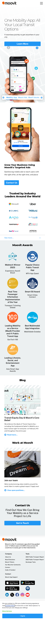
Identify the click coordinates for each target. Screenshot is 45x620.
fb (17, 595)
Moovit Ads (10, 97)
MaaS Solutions (22, 97)
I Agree (22, 616)
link (7, 595)
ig (22, 595)
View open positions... (16, 490)
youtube (27, 595)
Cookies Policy (10, 605)
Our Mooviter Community (13, 564)
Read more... (12, 435)
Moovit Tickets (9, 562)
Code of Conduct (10, 570)
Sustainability (36, 97)
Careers (7, 567)
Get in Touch (22, 523)
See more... (9, 238)
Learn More (22, 37)
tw (12, 595)
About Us (8, 557)
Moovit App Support (11, 577)
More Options (7, 611)
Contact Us (11, 182)
